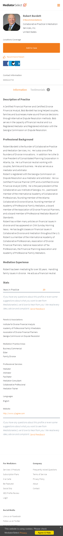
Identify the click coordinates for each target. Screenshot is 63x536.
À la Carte (7, 479)
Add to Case (31, 48)
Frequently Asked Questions (45, 469)
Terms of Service (40, 474)
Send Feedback (37, 308)
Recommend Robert (15, 57)
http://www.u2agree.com (14, 413)
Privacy (23, 533)
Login (5, 497)
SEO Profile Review (11, 493)
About (35, 483)
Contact (36, 488)
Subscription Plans (11, 474)
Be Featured (8, 483)
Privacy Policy (38, 479)
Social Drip (7, 488)
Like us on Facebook (12, 516)
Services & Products (11, 469)
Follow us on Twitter (11, 521)
